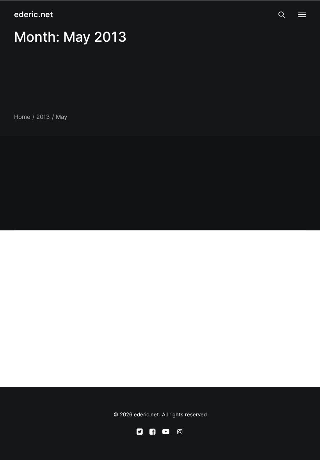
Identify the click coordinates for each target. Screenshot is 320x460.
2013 (43, 116)
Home (22, 116)
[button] (302, 14)
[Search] (278, 14)
